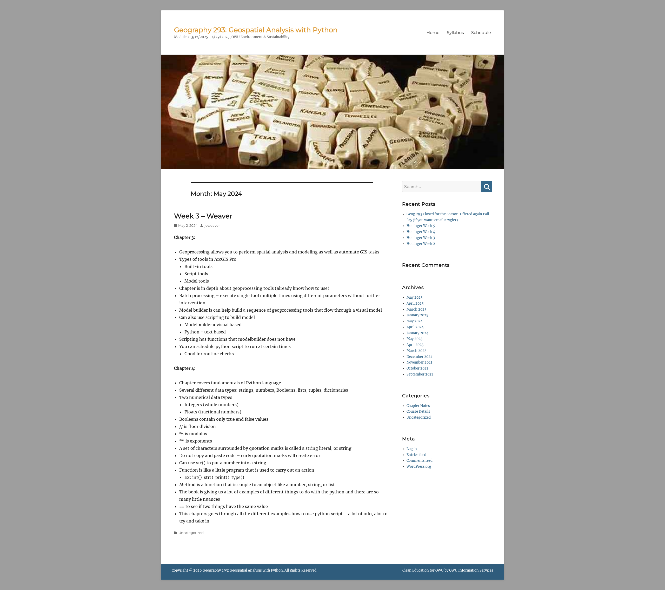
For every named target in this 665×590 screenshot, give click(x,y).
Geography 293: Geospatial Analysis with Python (256, 30)
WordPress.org (419, 466)
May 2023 (414, 339)
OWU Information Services (471, 570)
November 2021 (419, 362)
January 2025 (417, 315)
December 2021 (419, 356)
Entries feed (416, 455)
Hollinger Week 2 (421, 244)
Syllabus (455, 32)
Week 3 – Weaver (203, 216)
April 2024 (415, 327)
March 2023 (416, 350)
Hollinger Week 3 (421, 238)
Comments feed (420, 460)
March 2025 (417, 309)
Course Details (418, 411)
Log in (412, 449)
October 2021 (417, 368)
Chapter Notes (418, 406)
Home (433, 32)
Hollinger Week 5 (421, 226)
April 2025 (415, 303)
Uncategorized (191, 533)
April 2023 (415, 345)
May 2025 (415, 297)
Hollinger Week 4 (421, 232)
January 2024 (417, 333)
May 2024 (415, 321)
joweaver (212, 225)
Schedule (481, 32)
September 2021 (420, 374)
